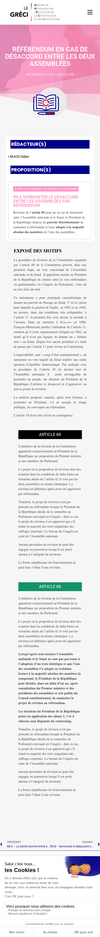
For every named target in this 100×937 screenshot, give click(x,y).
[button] (50, 202)
